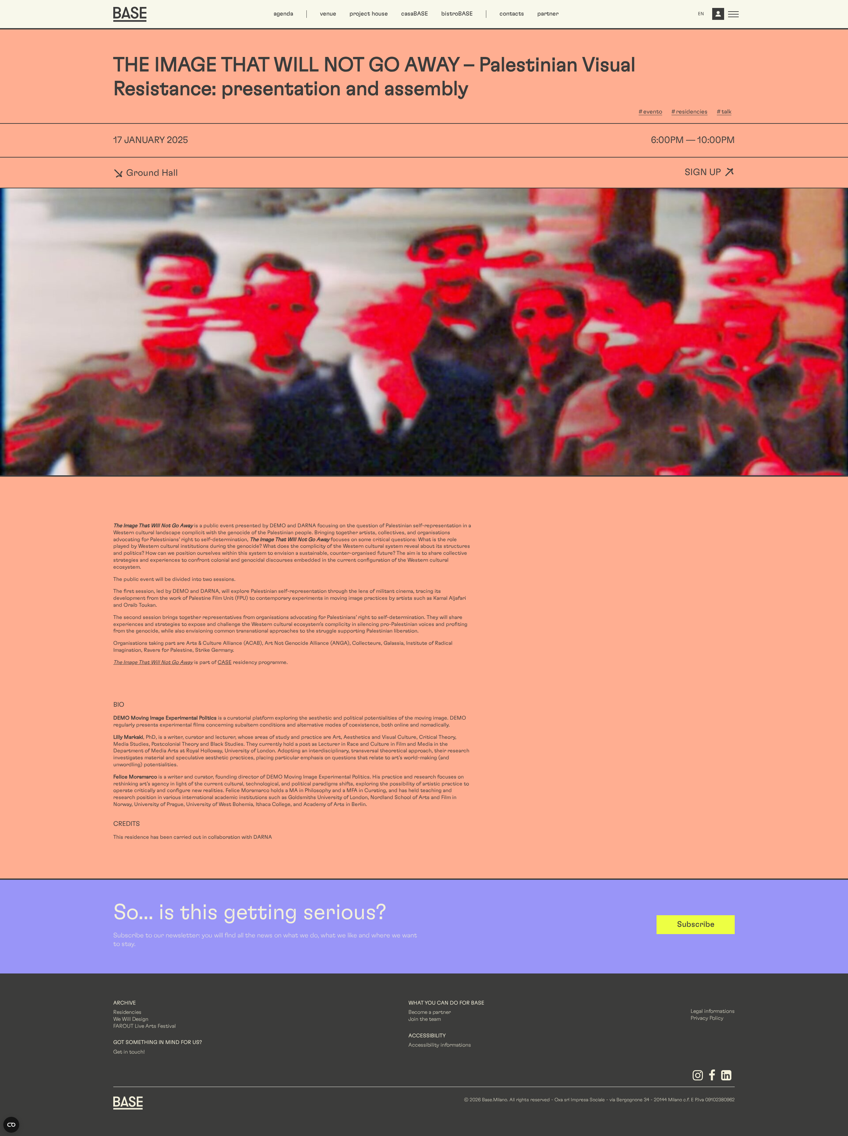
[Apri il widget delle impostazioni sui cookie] (11, 1125)
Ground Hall (151, 172)
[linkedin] (727, 1077)
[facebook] (713, 1077)
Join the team (424, 1019)
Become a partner (429, 1012)
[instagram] (699, 1077)
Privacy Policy (707, 1018)
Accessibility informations (439, 1045)
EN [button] (701, 14)
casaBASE (414, 14)
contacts (512, 14)
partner (547, 14)
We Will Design (130, 1019)
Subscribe (696, 924)
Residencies (127, 1012)
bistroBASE (457, 14)
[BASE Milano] (128, 1102)
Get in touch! (129, 1052)
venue (328, 14)
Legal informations (713, 1011)
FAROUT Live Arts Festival (144, 1026)
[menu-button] (733, 14)
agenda (283, 14)
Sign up (703, 172)
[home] (129, 14)
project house (368, 14)
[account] (717, 16)
